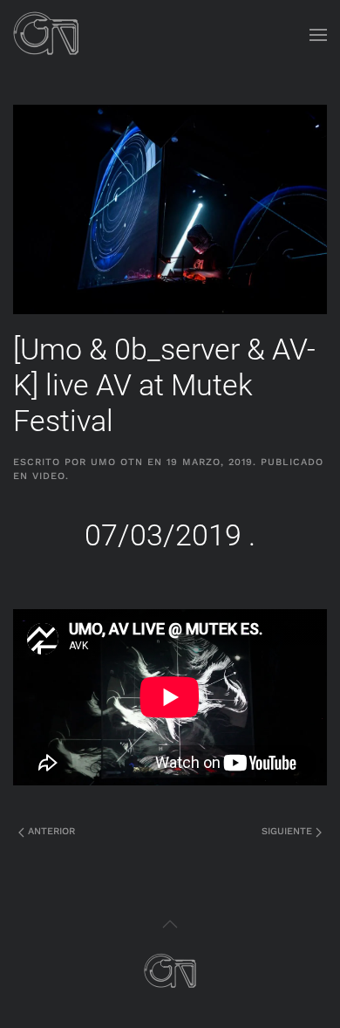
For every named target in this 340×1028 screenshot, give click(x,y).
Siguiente (289, 831)
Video (48, 476)
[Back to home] (46, 35)
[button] (318, 35)
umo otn (117, 462)
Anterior (49, 831)
